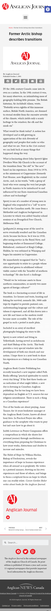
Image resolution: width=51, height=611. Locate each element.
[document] (25, 305)
